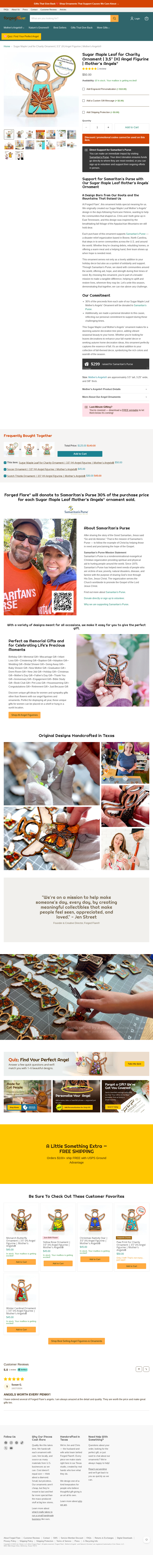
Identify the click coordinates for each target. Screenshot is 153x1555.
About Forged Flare (12, 1538)
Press (25, 10)
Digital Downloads (124, 1538)
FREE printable (130, 410)
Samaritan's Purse (99, 157)
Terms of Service (63, 1541)
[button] (9, 134)
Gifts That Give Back (81, 27)
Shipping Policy (26, 1541)
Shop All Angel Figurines (24, 715)
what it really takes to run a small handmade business (43, 1515)
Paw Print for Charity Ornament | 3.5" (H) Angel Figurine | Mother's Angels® (131, 1246)
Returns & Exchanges (104, 1538)
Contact (34, 10)
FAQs (6, 10)
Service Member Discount (72, 1538)
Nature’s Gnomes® (39, 27)
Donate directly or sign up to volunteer (104, 598)
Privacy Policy (10, 1541)
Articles (63, 10)
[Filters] (139, 1369)
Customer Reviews (48, 10)
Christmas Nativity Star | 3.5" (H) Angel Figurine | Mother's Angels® (94, 1240)
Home (7, 46)
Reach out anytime (97, 1469)
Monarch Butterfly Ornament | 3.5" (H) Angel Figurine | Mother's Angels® (20, 1241)
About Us (16, 10)
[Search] (114, 18)
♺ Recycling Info (90, 1541)
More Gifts (102, 27)
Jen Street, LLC (21, 1544)
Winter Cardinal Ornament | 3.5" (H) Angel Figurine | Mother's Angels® (21, 1311)
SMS (55, 1538)
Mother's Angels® (13, 27)
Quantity (86, 120)
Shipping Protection (44, 1541)
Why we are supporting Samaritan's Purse (106, 604)
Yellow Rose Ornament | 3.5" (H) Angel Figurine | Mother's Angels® (56, 1244)
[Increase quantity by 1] (108, 127)
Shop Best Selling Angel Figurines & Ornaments (76, 1341)
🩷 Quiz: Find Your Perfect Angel (21, 36)
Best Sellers (59, 27)
